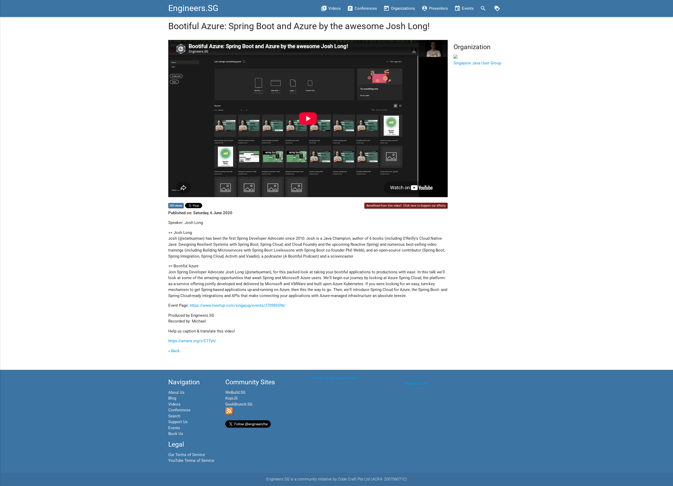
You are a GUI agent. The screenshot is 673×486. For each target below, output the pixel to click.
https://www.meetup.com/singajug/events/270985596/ (237, 305)
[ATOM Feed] (229, 413)
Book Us (175, 433)
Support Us (178, 422)
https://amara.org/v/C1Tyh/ (192, 341)
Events (174, 428)
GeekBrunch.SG (238, 404)
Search (174, 416)
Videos (174, 404)
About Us (176, 392)
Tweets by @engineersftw (333, 378)
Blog (172, 398)
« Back (174, 351)
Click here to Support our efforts (424, 205)
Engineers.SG (193, 8)
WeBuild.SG (235, 392)
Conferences (179, 410)
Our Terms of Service (186, 454)
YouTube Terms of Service (191, 460)
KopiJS (231, 398)
